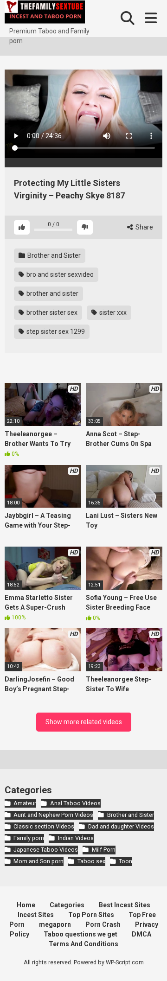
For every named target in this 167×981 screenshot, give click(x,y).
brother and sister (51, 293)
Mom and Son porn (38, 861)
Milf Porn (103, 849)
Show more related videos (83, 722)
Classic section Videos (43, 826)
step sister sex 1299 (55, 331)
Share (143, 227)
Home (26, 905)
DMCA (141, 934)
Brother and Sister (53, 255)
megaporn (55, 924)
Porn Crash (103, 924)
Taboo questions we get (80, 934)
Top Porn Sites (91, 914)
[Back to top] (149, 962)
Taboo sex (91, 861)
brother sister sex (51, 312)
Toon (125, 861)
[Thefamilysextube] (45, 13)
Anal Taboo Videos (75, 803)
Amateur (24, 803)
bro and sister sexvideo (59, 274)
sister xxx (112, 312)
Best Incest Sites (124, 905)
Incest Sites (36, 914)
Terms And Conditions (83, 944)
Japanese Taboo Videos (45, 849)
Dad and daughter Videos (121, 826)
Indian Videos (75, 837)
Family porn (28, 837)
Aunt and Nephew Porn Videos (53, 814)
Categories (67, 905)
